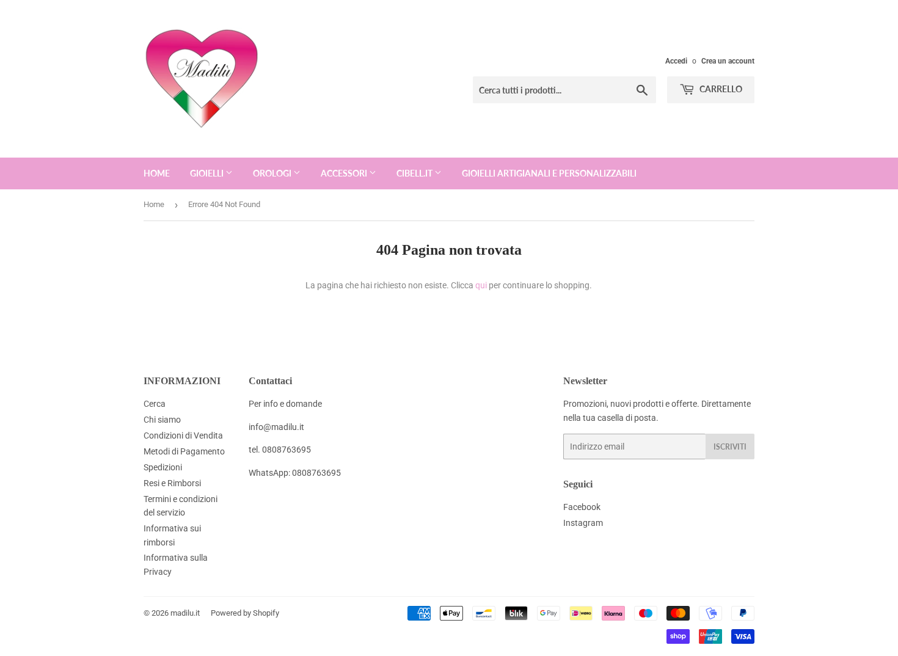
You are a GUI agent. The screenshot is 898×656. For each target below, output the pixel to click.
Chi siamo (162, 420)
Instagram (583, 523)
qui (481, 285)
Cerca (155, 404)
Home (157, 173)
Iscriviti (730, 446)
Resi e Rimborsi (172, 483)
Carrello (720, 89)
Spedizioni (163, 467)
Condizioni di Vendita (183, 435)
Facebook (581, 507)
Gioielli (207, 173)
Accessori (345, 173)
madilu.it (185, 613)
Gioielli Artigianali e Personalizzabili (549, 173)
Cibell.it (415, 173)
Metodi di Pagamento (184, 451)
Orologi (273, 173)
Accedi (676, 61)
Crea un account (727, 61)
